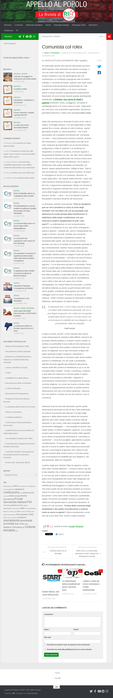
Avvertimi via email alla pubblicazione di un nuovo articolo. (69, 649)
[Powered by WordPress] (14, 693)
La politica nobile (20, 89)
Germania (6, 505)
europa (17, 496)
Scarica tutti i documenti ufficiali (17, 462)
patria (32, 511)
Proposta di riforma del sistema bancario (16, 400)
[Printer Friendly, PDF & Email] (48, 526)
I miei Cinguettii (9, 43)
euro (11, 495)
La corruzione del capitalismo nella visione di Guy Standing (24, 240)
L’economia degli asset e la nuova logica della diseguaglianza (24, 225)
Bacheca (7, 25)
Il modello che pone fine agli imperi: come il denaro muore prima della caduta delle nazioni (19, 154)
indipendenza (16, 508)
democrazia (28, 492)
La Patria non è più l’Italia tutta (22, 173)
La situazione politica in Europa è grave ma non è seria (23, 328)
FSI (29, 502)
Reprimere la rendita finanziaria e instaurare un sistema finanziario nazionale (17, 359)
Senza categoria (27, 308)
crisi (21, 493)
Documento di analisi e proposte (18, 351)
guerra (26, 505)
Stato (26, 524)
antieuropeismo (8, 486)
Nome (47, 629)
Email (76, 629)
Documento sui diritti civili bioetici (18, 383)
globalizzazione (17, 505)
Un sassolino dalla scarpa (24, 178)
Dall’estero (93, 25)
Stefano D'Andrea (12, 527)
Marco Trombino (52, 53)
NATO (28, 511)
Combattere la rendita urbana (16, 378)
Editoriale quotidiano (34, 25)
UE (23, 527)
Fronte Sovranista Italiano (14, 500)
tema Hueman (33, 693)
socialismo (21, 517)
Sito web (47, 637)
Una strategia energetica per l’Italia (19, 438)
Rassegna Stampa (61, 25)
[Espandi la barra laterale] (109, 36)
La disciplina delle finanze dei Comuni (20, 407)
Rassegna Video (79, 25)
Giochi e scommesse (13, 412)
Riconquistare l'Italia (24, 514)
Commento (49, 614)
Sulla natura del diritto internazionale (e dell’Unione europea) (25, 313)
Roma (5, 517)
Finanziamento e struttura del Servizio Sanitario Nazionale (19, 445)
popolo (5, 514)
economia (5, 496)
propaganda (11, 514)
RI (17, 30)
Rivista (24, 74)
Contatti (58, 678)
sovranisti (26, 520)
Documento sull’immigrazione (17, 394)
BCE (12, 489)
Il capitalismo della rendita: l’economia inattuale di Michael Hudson (24, 273)
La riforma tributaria (12, 388)
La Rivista (19, 25)
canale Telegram (76, 526)
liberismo (6, 511)
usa (16, 531)
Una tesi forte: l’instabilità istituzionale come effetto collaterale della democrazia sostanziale (19, 165)
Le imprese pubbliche (13, 417)
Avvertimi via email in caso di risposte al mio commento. (68, 645)
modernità (23, 511)
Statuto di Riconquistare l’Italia (17, 346)
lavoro (27, 508)
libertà (11, 511)
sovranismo (11, 520)
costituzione (11, 492)
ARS (15, 486)
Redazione (8, 30)
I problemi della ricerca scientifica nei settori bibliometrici (18, 431)
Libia (15, 511)
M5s (18, 511)
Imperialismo (7, 508)
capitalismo (19, 489)
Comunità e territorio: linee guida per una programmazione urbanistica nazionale (18, 454)
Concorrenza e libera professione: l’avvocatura (17, 424)
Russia (9, 517)
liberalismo (32, 508)
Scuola (8, 373)
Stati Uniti (19, 524)
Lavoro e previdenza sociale (16, 367)
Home (57, 673)
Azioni (48, 25)
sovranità (8, 523)
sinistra (14, 517)
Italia (22, 508)
